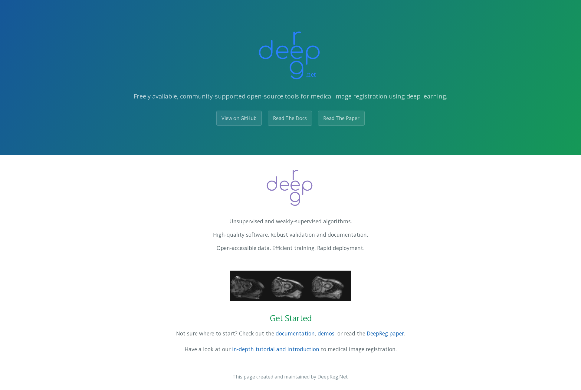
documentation (295, 333)
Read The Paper (341, 118)
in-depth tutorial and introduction (275, 349)
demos (326, 333)
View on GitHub (239, 118)
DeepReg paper (385, 333)
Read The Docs (290, 118)
